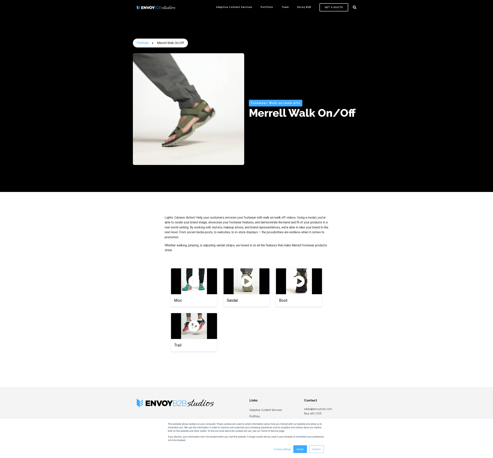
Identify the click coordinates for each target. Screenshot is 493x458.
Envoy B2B (304, 7)
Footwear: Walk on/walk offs (275, 103)
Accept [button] (300, 449)
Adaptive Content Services (234, 7)
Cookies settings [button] (282, 449)
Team (285, 7)
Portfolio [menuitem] (254, 416)
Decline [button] (317, 449)
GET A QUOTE (334, 7)
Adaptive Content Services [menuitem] (265, 410)
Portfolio (267, 7)
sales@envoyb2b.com (318, 409)
